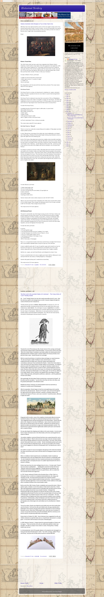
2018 (67, 109)
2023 (67, 100)
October (69, 123)
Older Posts (58, 583)
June (68, 130)
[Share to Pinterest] (54, 265)
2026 (67, 94)
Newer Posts (24, 583)
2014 (67, 145)
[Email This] (49, 265)
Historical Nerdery (31, 8)
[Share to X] (51, 265)
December (69, 113)
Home (41, 583)
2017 (67, 111)
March (69, 136)
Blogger (60, 591)
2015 (67, 144)
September (70, 125)
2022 (67, 102)
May (68, 132)
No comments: (43, 264)
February (69, 138)
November (69, 121)
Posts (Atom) (29, 586)
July (68, 128)
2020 (67, 106)
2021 (67, 104)
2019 (67, 107)
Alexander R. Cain (73, 59)
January (69, 139)
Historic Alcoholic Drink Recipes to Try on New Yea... (74, 115)
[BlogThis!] (50, 265)
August (69, 126)
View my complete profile (70, 89)
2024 (67, 98)
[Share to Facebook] (53, 265)
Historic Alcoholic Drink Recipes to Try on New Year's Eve (37, 24)
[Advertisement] (41, 279)
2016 (67, 142)
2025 (67, 96)
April (68, 134)
